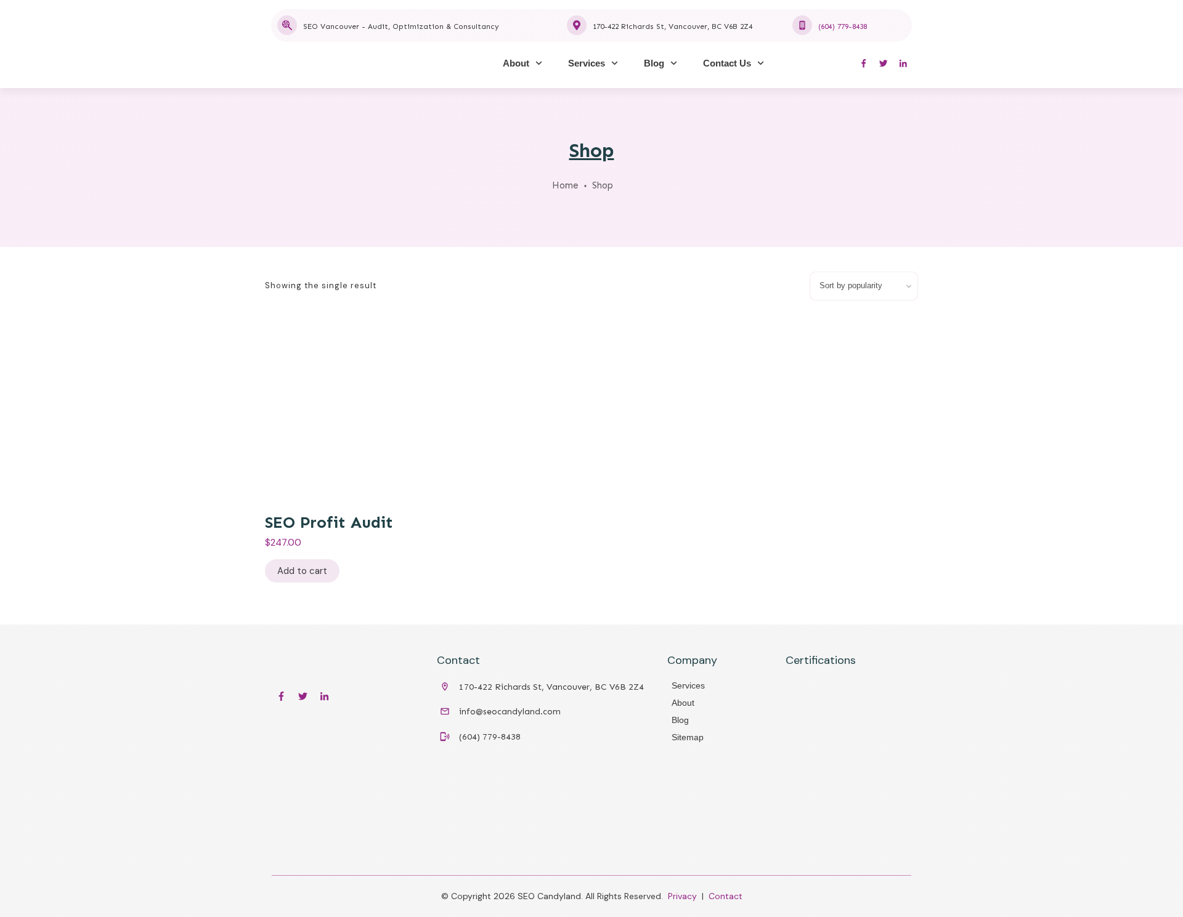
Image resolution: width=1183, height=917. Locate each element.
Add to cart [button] (302, 571)
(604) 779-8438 (842, 26)
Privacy (682, 896)
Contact (725, 896)
